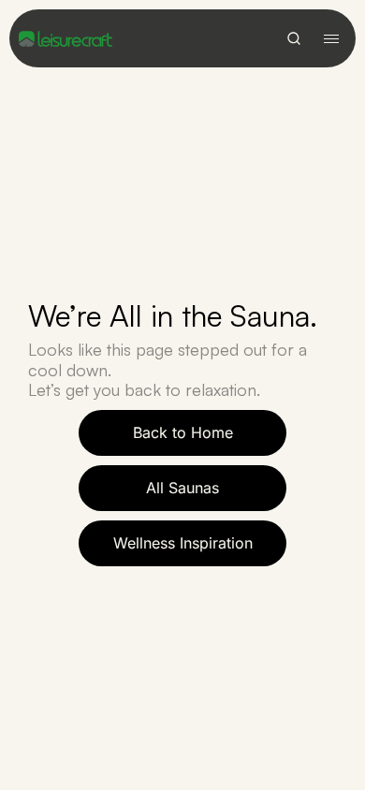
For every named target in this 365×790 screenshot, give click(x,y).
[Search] (294, 38)
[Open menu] (331, 38)
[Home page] (65, 38)
